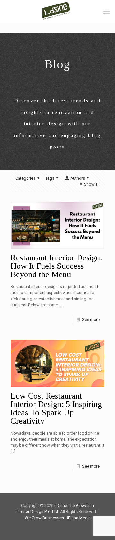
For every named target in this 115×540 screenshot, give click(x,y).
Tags (49, 178)
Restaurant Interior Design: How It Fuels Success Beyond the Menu (56, 266)
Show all (92, 184)
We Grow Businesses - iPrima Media (58, 517)
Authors (77, 178)
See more (91, 319)
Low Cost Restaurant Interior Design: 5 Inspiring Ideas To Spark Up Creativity (56, 408)
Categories (25, 178)
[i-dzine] (57, 10)
